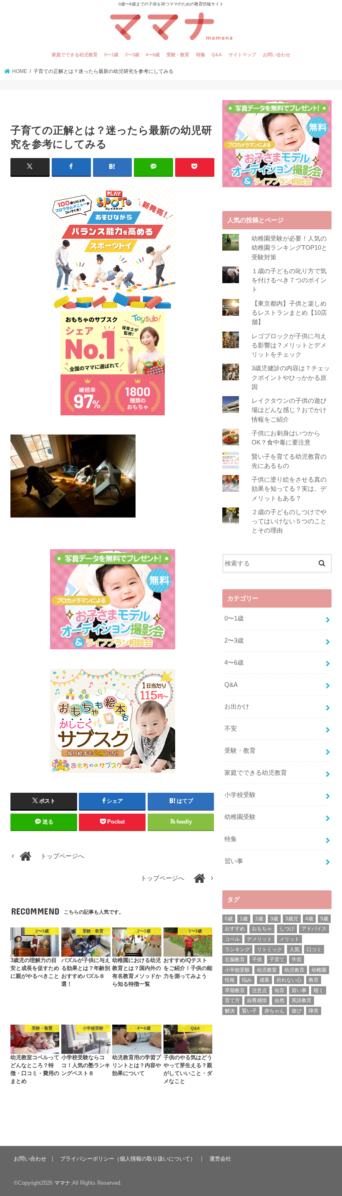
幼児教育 (294, 970)
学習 (297, 959)
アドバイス (314, 929)
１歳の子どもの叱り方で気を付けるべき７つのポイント (289, 280)
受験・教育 (177, 54)
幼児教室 (267, 970)
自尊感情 (257, 1000)
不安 (230, 728)
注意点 (259, 990)
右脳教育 (235, 959)
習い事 (233, 861)
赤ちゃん (274, 1011)
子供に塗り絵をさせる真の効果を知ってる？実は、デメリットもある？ (289, 488)
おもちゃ (262, 929)
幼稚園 (319, 970)
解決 (230, 1011)
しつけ (286, 929)
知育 (279, 990)
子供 (257, 959)
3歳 (274, 919)
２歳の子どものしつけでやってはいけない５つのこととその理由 (289, 521)
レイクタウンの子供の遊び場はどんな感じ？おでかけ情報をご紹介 (289, 409)
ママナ (62, 1183)
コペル (232, 939)
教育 (314, 980)
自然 (279, 1000)
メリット (289, 939)
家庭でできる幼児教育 (75, 54)
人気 (294, 949)
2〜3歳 (132, 54)
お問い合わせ (276, 54)
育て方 (232, 1000)
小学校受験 (240, 794)
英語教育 (302, 1000)
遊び (297, 1011)
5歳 (324, 919)
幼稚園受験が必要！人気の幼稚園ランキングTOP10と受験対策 (289, 247)
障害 (314, 1011)
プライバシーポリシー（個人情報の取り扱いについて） (128, 1159)
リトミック (269, 949)
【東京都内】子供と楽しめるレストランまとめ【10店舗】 (289, 312)
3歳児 (291, 919)
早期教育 (235, 990)
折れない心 (289, 980)
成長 (264, 980)
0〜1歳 (111, 54)
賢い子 (249, 1011)
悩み (247, 980)
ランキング (237, 949)
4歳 (309, 919)
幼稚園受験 (240, 817)
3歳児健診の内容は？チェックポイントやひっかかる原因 (290, 377)
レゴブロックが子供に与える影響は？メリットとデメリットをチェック (289, 345)
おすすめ (235, 929)
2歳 (259, 919)
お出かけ (236, 706)
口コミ (314, 949)
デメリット (259, 939)
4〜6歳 (153, 54)
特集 (200, 54)
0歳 (229, 919)
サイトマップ (242, 54)
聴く (319, 990)
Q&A (216, 54)
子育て (276, 959)
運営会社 (220, 1159)
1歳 (244, 919)
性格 (230, 980)
